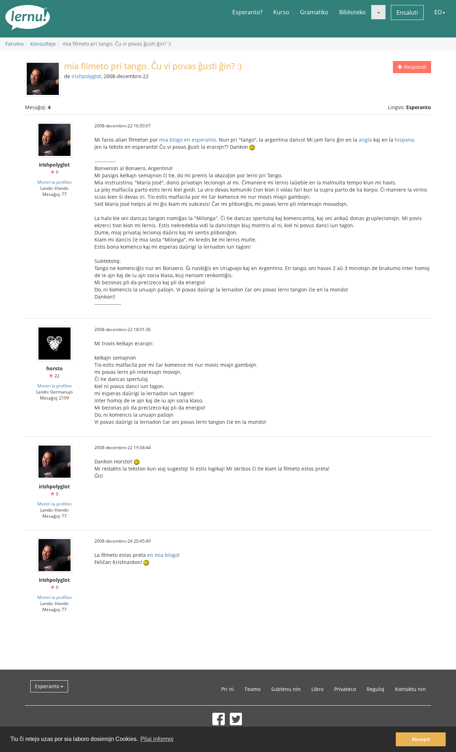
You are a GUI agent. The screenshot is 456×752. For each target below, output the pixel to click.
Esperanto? (247, 12)
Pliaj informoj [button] (156, 739)
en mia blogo (162, 555)
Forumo (14, 43)
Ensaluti (407, 12)
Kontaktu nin (410, 689)
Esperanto (48, 686)
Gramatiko (314, 12)
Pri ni (227, 689)
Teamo (252, 689)
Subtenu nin (286, 689)
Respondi (414, 66)
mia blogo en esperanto (187, 139)
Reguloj (375, 689)
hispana (404, 139)
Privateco (345, 689)
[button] (378, 12)
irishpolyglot (86, 76)
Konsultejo (43, 43)
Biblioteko (352, 12)
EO (438, 12)
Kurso (281, 12)
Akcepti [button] (420, 739)
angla (365, 139)
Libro (317, 689)
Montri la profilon (54, 182)
